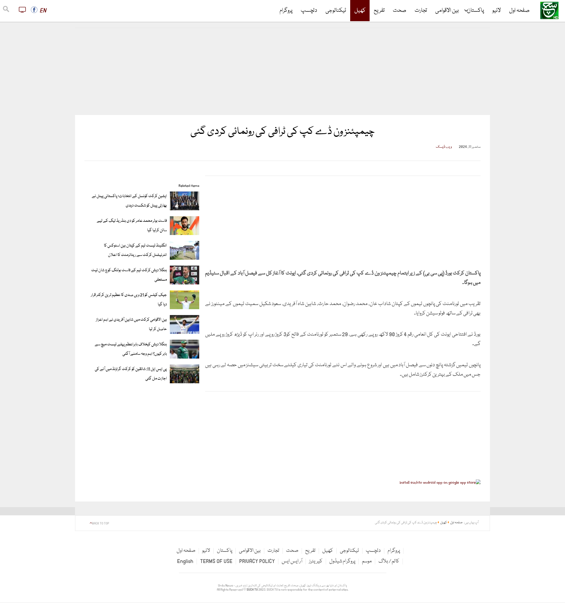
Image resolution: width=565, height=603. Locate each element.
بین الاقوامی (447, 10)
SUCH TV (252, 589)
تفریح (379, 10)
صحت (399, 10)
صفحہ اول (519, 10)
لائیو (496, 10)
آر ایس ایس (292, 561)
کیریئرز (316, 561)
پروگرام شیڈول (342, 561)
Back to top (100, 523)
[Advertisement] (282, 71)
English (185, 561)
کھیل (359, 10)
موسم (367, 561)
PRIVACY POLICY (257, 561)
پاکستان (475, 10)
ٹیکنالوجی (335, 10)
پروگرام (286, 10)
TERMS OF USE (216, 561)
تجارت (421, 10)
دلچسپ (309, 10)
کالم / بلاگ (388, 561)
